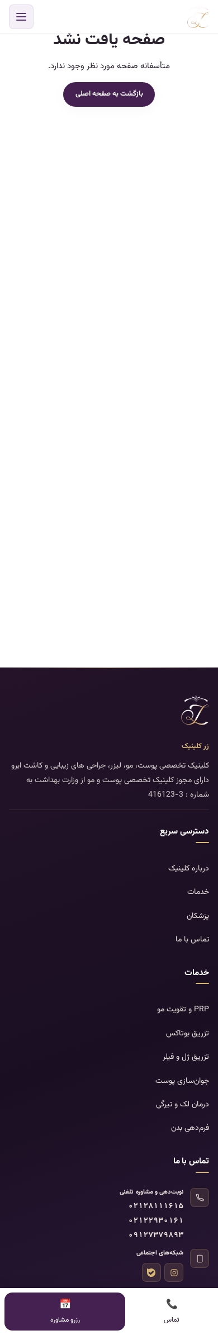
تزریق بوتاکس (187, 1034)
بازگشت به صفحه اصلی (109, 94)
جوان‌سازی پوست (182, 1081)
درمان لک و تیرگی (182, 1105)
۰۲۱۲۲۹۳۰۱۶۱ (155, 1221)
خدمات (198, 892)
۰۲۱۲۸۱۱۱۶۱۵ (155, 1207)
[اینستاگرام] (173, 1272)
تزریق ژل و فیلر (186, 1057)
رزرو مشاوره (65, 1311)
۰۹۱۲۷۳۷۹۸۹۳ (155, 1236)
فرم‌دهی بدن (190, 1128)
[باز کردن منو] (21, 16)
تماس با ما (192, 940)
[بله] (151, 1272)
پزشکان (198, 916)
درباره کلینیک (188, 869)
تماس (171, 1311)
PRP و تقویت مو (183, 1009)
